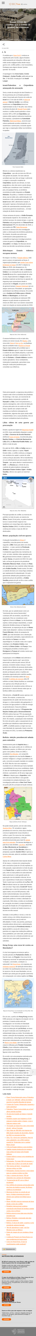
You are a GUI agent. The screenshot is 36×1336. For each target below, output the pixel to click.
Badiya (25, 341)
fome (27, 676)
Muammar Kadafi (27, 430)
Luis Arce (22, 845)
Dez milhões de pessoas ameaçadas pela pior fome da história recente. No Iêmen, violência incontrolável (20, 1187)
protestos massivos (9, 966)
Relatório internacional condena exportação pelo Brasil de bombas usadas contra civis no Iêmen (20, 1208)
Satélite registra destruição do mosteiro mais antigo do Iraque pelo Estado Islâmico (19, 1152)
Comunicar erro (9, 1249)
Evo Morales (14, 754)
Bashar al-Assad (24, 345)
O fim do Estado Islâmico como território (19, 1147)
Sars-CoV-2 (17, 55)
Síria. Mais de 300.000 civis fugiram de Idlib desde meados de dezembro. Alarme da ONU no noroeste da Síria (20, 1133)
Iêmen (22, 540)
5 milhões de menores (16, 679)
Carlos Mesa (7, 856)
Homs (12, 343)
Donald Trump (22, 109)
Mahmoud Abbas (15, 121)
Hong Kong (16, 964)
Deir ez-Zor (19, 343)
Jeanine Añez (7, 828)
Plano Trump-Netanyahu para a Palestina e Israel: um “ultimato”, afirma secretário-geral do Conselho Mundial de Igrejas (20, 1100)
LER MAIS (6, 1271)
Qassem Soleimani (22, 286)
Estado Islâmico (23, 258)
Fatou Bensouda (21, 227)
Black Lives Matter (11, 1042)
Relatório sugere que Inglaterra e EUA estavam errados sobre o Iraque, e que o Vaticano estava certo (19, 1121)
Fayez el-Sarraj (14, 437)
